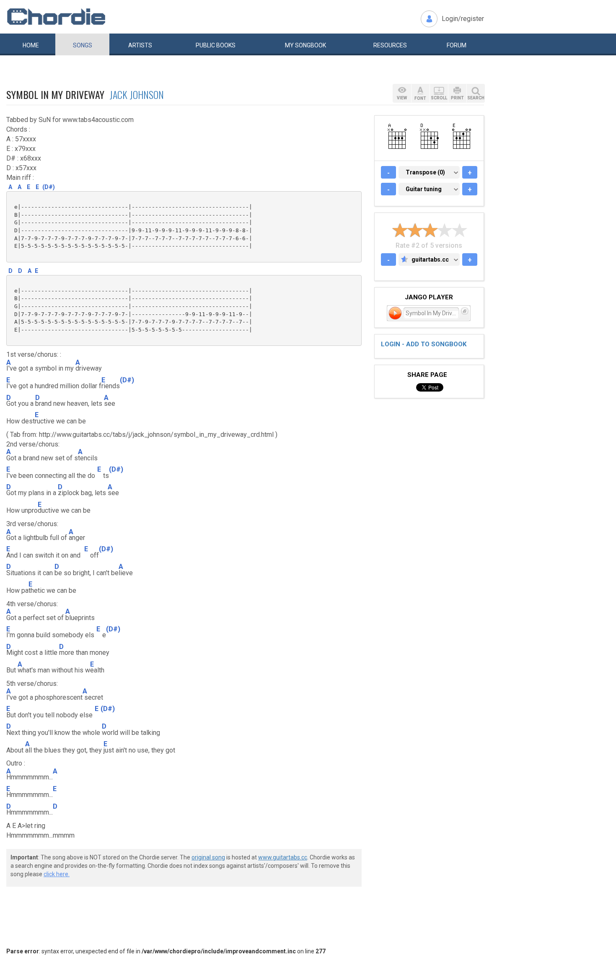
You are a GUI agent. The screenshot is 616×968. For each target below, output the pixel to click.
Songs (82, 45)
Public (216, 45)
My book (305, 45)
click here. (57, 874)
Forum (456, 45)
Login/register (463, 19)
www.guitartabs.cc (282, 857)
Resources (390, 45)
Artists (140, 45)
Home (31, 45)
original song (208, 857)
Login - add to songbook (423, 344)
